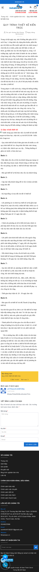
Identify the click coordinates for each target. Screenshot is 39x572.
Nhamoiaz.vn (5, 535)
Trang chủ (4, 461)
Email (3, 436)
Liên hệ (3, 475)
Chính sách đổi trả (7, 492)
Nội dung (4, 411)
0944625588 (5, 524)
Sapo (24, 570)
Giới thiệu (4, 464)
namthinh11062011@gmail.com (11, 529)
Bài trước (16, 379)
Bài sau (24, 379)
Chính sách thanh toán (8, 498)
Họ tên (3, 428)
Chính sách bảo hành (8, 495)
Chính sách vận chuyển (9, 489)
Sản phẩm (4, 467)
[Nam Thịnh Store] (15, 7)
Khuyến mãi (5, 469)
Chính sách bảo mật (8, 486)
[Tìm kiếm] (30, 7)
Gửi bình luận (31, 444)
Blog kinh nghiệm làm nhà (10, 472)
